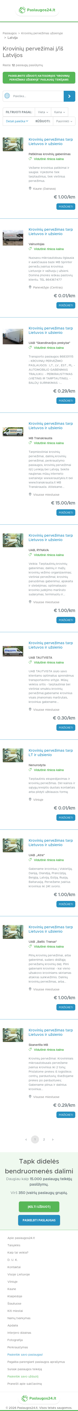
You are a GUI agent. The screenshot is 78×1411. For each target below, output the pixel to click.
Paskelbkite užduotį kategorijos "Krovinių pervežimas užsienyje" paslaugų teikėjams (39, 77)
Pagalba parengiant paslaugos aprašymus (36, 1362)
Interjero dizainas (19, 1332)
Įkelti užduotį (39, 1207)
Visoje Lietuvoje (18, 1274)
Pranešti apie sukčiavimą (24, 1383)
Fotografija (15, 1340)
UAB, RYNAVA (39, 550)
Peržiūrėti (66, 206)
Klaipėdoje (14, 1296)
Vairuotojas (36, 244)
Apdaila (12, 1325)
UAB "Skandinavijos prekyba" (49, 342)
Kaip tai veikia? (17, 1252)
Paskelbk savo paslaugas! (25, 1354)
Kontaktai (14, 1267)
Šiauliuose (14, 1303)
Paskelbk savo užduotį (22, 1376)
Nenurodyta (37, 765)
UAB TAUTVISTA (40, 657)
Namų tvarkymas (18, 1318)
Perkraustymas (17, 1347)
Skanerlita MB (38, 1044)
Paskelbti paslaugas (39, 1220)
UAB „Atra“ (37, 855)
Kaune (11, 1289)
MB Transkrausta (40, 438)
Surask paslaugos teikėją (24, 1369)
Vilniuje (12, 1281)
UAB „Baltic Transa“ (43, 941)
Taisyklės (13, 1245)
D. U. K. (12, 1259)
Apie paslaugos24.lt (21, 1238)
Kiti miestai (15, 1310)
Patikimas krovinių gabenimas (50, 154)
